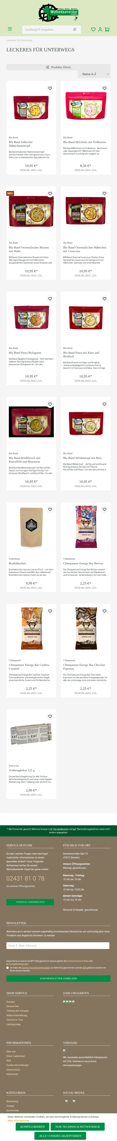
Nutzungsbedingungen (17, 964)
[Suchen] (74, 29)
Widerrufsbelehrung (16, 1015)
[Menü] (9, 28)
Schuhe (10, 1106)
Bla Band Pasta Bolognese (25, 352)
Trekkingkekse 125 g (22, 770)
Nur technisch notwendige (77, 1126)
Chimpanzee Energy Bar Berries (83, 563)
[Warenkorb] (107, 29)
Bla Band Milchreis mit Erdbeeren (84, 142)
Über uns (11, 1051)
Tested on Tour (14, 1019)
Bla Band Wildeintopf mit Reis (82, 458)
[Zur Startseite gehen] (58, 13)
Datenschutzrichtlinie (78, 961)
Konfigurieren (32, 1126)
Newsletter (12, 1006)
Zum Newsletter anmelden (58, 978)
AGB (8, 1060)
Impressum (12, 1074)
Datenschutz (13, 1069)
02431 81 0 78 (25, 878)
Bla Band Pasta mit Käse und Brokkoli (81, 354)
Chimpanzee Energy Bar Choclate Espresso (84, 666)
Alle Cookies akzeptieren (60, 1135)
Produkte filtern (60, 67)
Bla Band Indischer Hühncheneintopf (21, 143)
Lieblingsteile (13, 1024)
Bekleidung (12, 1101)
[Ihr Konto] (100, 29)
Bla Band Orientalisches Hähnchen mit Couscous (84, 249)
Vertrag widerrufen (30, 902)
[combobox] (45, 29)
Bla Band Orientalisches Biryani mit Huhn (29, 249)
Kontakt (10, 1001)
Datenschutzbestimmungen (36, 968)
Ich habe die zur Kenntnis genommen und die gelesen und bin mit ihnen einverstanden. (58, 969)
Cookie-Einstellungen (17, 1065)
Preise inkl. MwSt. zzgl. (31, 170)
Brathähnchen (17, 563)
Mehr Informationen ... (19, 1120)
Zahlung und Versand (17, 1010)
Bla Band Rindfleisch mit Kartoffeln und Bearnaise (24, 459)
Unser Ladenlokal (15, 1056)
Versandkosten (60, 829)
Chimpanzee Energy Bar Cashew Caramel (29, 666)
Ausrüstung (12, 1110)
